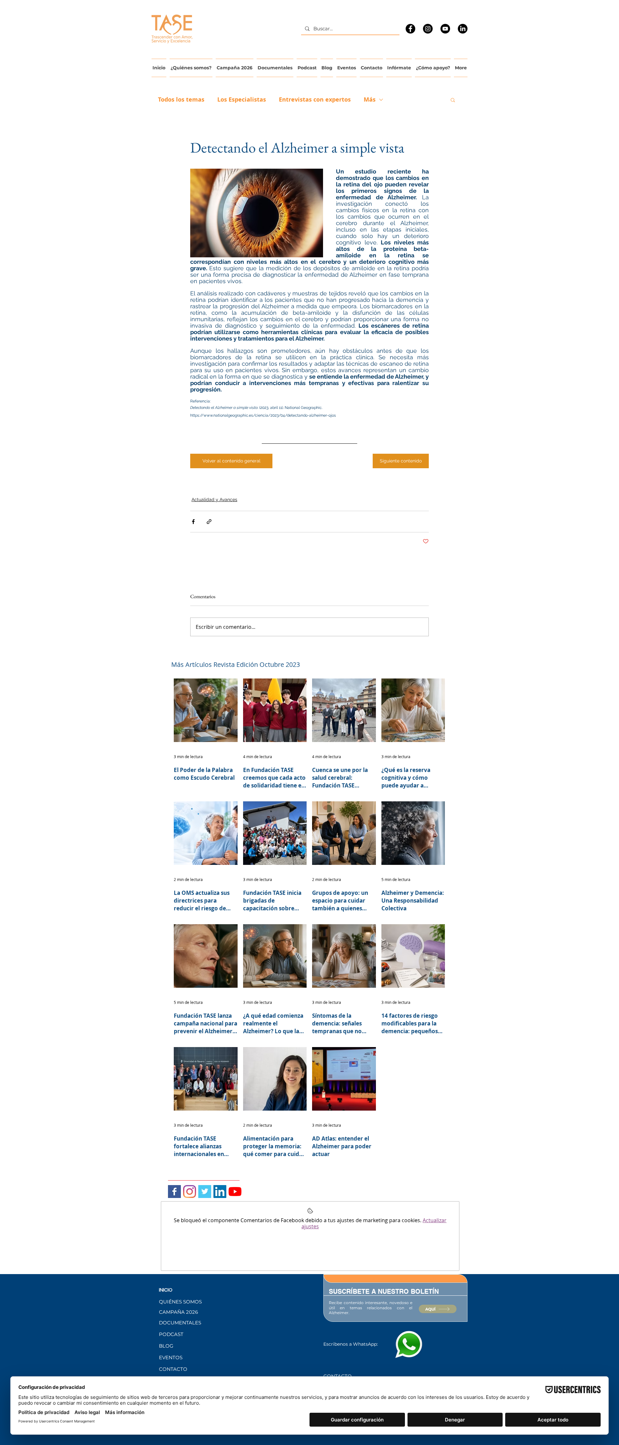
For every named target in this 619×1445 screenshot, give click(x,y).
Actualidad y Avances (214, 499)
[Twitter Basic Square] (204, 1191)
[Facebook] (410, 29)
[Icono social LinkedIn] (219, 1191)
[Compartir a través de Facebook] (193, 522)
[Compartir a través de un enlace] (209, 522)
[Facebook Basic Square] (174, 1191)
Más (370, 99)
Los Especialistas (241, 99)
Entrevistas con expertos (315, 99)
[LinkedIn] (462, 29)
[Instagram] (428, 29)
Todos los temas (181, 99)
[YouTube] (445, 29)
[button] (453, 99)
